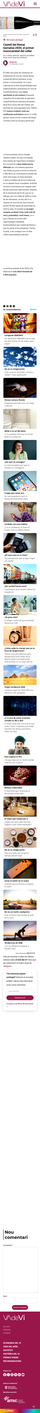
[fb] (5, 1376)
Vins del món (10, 1346)
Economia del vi (12, 1343)
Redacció (13, 62)
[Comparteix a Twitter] (4, 306)
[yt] (23, 1376)
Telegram (7, 966)
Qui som (6, 1326)
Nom (5, 1296)
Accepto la (19, 1004)
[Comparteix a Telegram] (14, 306)
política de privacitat (24, 1004)
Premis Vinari (10, 1357)
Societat (8, 1350)
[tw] (8, 1376)
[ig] (12, 1376)
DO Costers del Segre (15, 40)
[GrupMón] (20, 1411)
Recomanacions (12, 1361)
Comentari (8, 1245)
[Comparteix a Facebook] (7, 306)
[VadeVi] (12, 7)
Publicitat (6, 1330)
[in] (19, 1376)
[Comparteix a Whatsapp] (11, 306)
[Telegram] (16, 1376)
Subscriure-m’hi (20, 998)
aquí (34, 960)
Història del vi (11, 1354)
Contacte (6, 1333)
